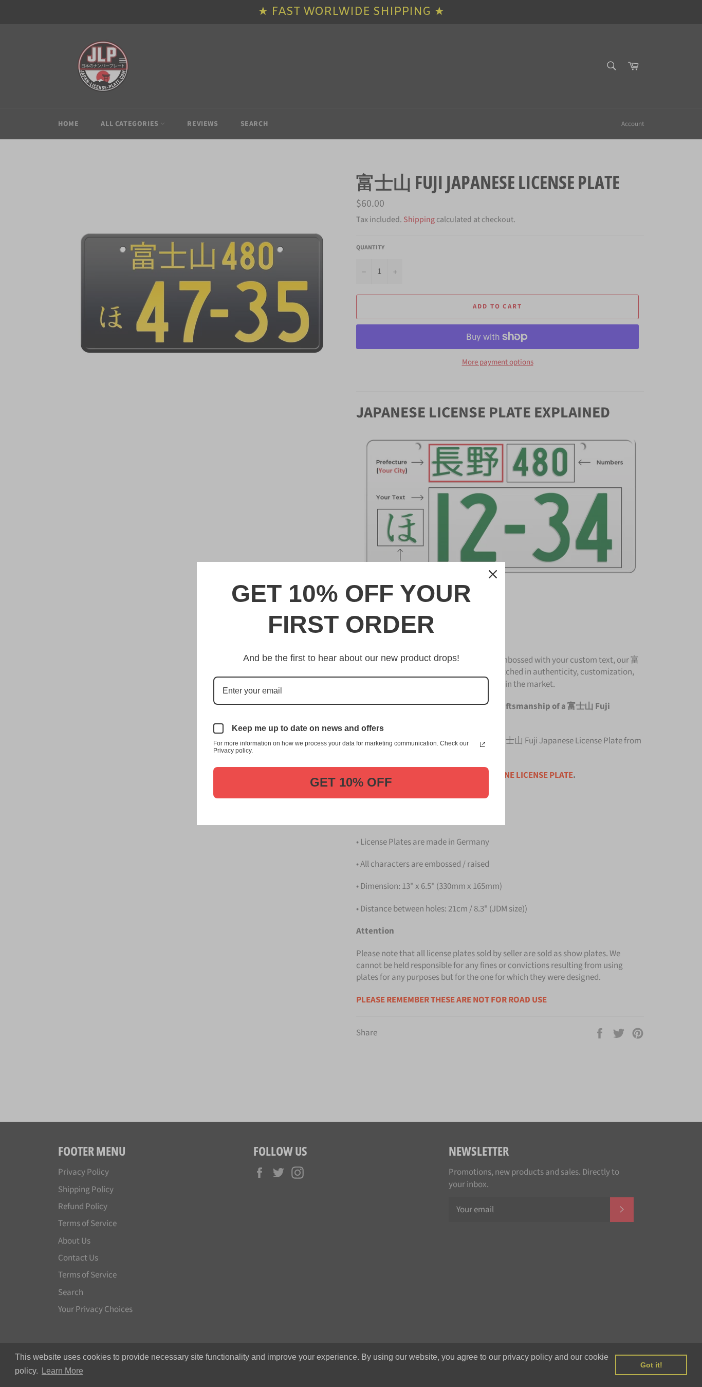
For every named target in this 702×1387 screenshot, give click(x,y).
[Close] (493, 574)
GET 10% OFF (351, 782)
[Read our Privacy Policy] (482, 744)
